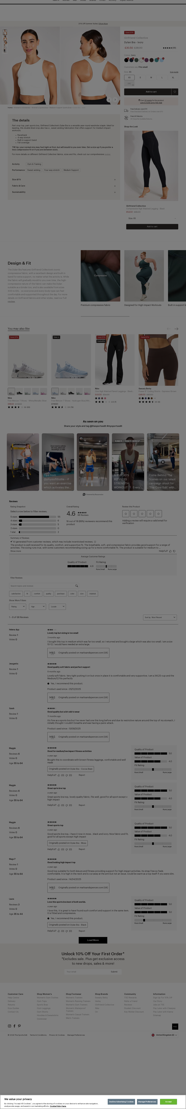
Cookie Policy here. (58, 1106)
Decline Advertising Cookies (121, 1102)
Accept (168, 1102)
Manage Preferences (147, 1102)
